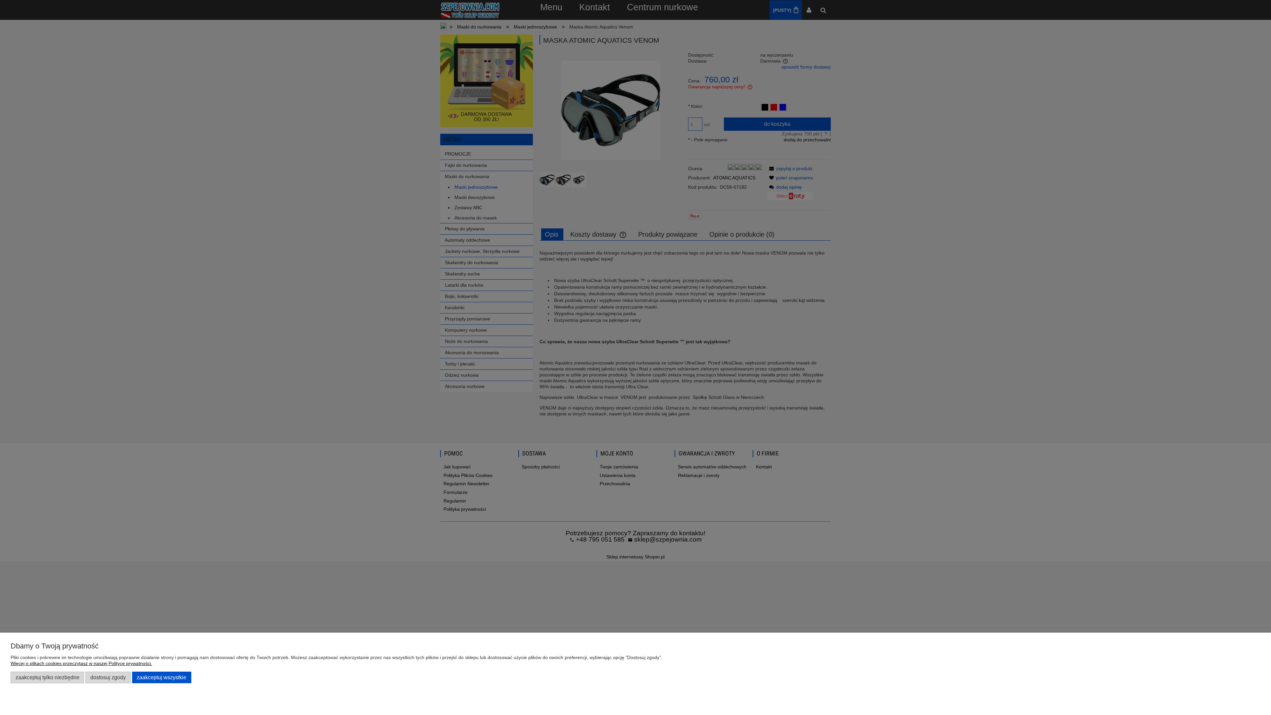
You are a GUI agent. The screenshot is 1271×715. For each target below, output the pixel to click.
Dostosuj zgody (108, 677)
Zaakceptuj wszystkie (161, 677)
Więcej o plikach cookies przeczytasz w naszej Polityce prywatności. (81, 663)
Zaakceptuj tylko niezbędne (47, 677)
